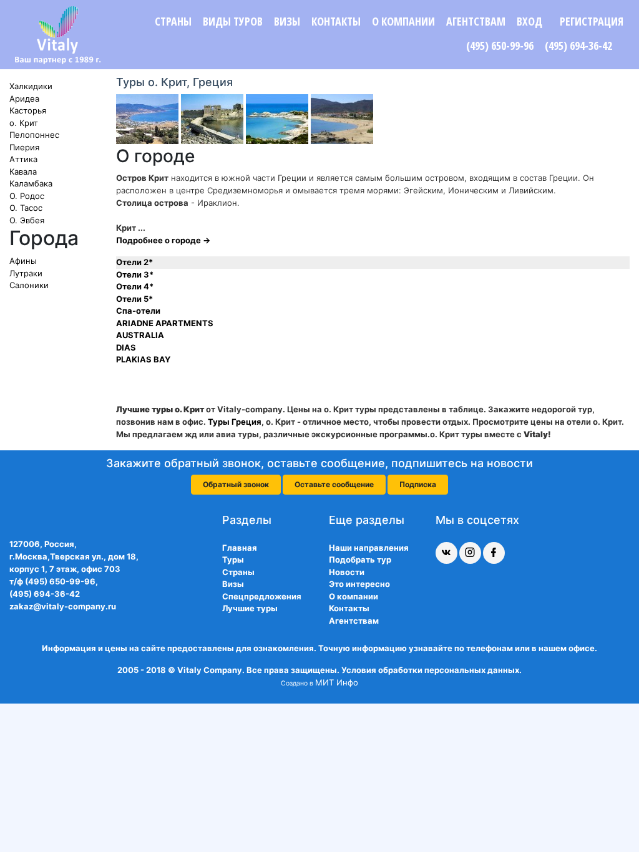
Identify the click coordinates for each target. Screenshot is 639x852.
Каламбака (30, 183)
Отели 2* (134, 262)
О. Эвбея (26, 220)
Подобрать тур (360, 559)
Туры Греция (234, 422)
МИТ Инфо (336, 682)
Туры (233, 559)
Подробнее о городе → (163, 240)
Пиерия (24, 147)
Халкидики (30, 86)
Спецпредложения (261, 596)
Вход (529, 21)
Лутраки (25, 273)
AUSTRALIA (140, 335)
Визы (287, 21)
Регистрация (591, 21)
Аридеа (24, 99)
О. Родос (26, 196)
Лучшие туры (250, 608)
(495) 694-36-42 (578, 45)
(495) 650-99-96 (500, 45)
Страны (173, 21)
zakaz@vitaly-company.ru (62, 606)
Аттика (23, 159)
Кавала (23, 172)
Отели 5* (134, 299)
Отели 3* (135, 274)
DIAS (126, 347)
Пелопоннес (34, 135)
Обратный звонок (236, 484)
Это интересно (359, 584)
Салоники (29, 285)
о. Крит (23, 123)
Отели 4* (135, 286)
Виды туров (233, 21)
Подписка (417, 484)
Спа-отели (138, 311)
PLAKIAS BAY (143, 359)
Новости (346, 572)
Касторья (27, 110)
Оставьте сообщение (334, 484)
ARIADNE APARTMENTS (164, 323)
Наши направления (369, 548)
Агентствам (475, 21)
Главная (239, 548)
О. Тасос (25, 208)
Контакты (336, 21)
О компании (403, 21)
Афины (23, 261)
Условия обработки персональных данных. (431, 670)
